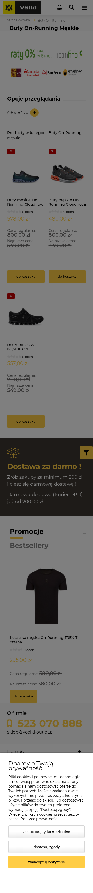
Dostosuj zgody (47, 847)
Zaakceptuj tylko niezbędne (46, 832)
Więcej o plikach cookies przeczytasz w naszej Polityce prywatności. (43, 816)
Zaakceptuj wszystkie (46, 862)
